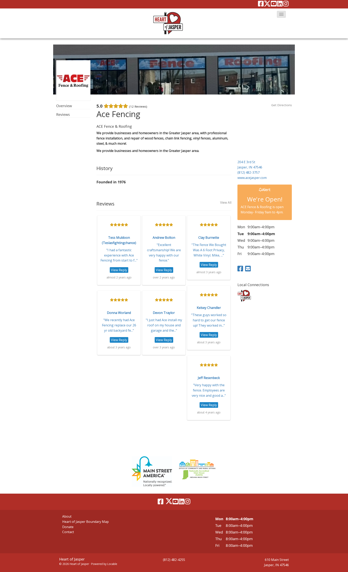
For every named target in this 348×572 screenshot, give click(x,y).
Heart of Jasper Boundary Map (85, 521)
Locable (112, 564)
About (66, 516)
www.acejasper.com (252, 177)
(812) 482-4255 (174, 559)
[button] (281, 14)
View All (225, 202)
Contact (68, 532)
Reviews (63, 114)
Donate (68, 527)
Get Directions (281, 105)
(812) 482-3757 (248, 172)
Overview (64, 105)
